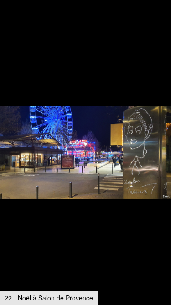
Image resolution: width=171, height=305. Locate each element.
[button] (162, 23)
